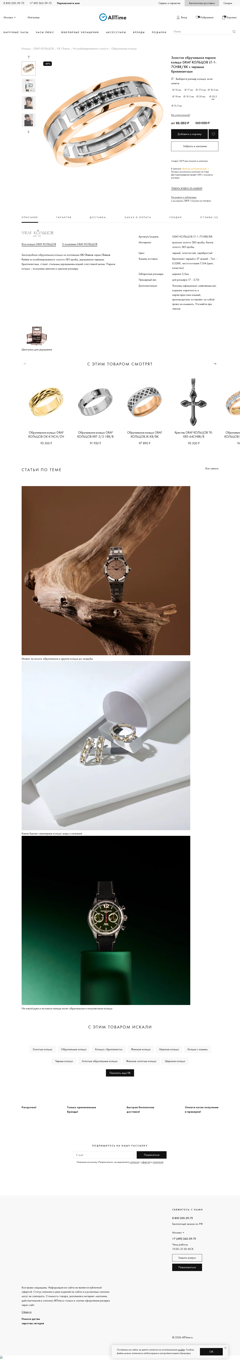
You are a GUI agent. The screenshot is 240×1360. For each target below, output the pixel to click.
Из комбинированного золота (90, 48)
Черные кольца (64, 1061)
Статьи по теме (42, 469)
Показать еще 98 (120, 1073)
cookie (181, 1349)
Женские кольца (140, 1049)
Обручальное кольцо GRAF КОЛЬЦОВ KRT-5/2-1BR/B (95, 434)
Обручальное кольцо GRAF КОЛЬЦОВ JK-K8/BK (144, 434)
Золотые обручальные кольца (99, 1061)
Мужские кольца (169, 1049)
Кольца (26, 48)
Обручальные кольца (124, 48)
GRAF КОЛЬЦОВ (43, 48)
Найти (234, 31)
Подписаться (151, 1155)
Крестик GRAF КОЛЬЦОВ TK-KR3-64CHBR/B (194, 434)
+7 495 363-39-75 (41, 3)
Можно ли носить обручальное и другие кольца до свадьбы (57, 659)
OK (211, 1351)
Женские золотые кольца (141, 1061)
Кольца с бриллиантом (108, 1049)
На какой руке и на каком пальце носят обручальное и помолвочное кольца (67, 1008)
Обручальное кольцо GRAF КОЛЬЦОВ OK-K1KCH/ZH (46, 434)
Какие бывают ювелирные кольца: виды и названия (52, 833)
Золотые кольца (42, 1049)
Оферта (26, 1312)
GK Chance (63, 48)
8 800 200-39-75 (14, 3)
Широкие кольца (175, 1061)
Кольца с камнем (197, 1049)
